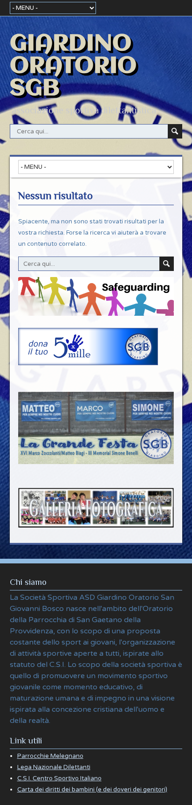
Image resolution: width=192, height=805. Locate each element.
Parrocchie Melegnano (50, 756)
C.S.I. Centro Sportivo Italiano (59, 778)
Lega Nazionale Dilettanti (53, 767)
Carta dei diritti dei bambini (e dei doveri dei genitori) (92, 789)
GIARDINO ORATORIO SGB (73, 66)
